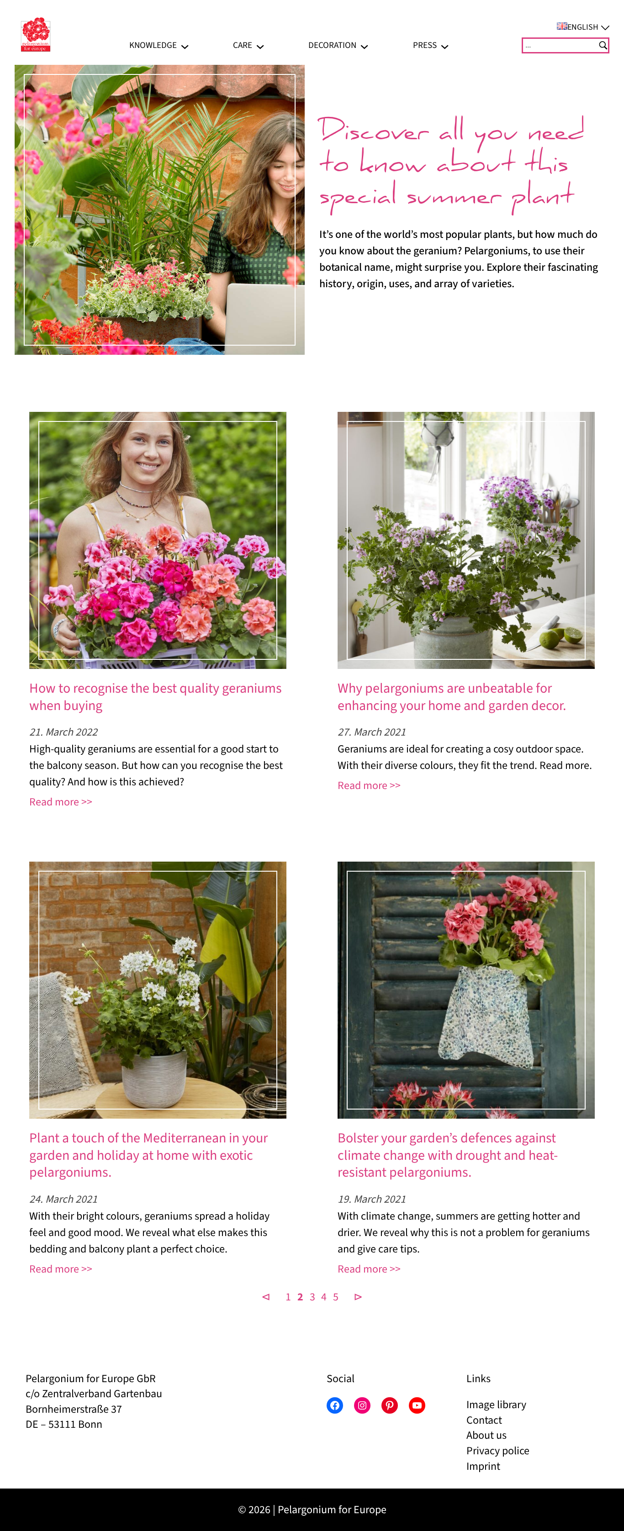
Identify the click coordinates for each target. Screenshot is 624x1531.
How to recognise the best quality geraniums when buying (155, 697)
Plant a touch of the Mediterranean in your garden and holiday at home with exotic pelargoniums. (148, 1155)
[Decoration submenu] (364, 45)
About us (486, 1435)
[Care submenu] (260, 45)
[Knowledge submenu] (184, 45)
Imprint (483, 1466)
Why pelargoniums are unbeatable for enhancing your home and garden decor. (452, 697)
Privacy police (497, 1451)
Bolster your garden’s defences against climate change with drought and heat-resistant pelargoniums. (448, 1155)
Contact (484, 1420)
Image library (496, 1405)
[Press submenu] (444, 45)
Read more (54, 802)
